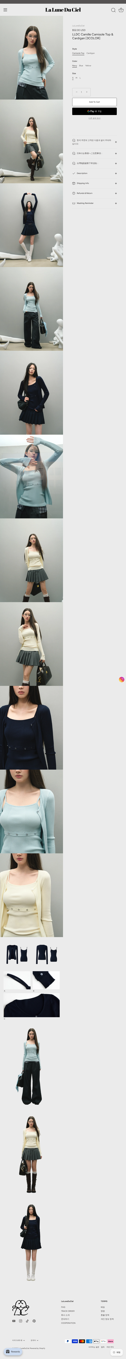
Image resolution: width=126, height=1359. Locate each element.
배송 (103, 1307)
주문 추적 (110, 1347)
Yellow (88, 65)
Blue (81, 65)
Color (74, 61)
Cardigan (91, 53)
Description (81, 173)
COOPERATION (68, 1323)
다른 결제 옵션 (94, 118)
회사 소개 (65, 1315)
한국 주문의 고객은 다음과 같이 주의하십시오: (91, 142)
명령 (103, 1311)
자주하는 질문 (94, 1347)
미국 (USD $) (17, 1340)
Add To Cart (94, 102)
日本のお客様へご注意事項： (89, 153)
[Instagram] (20, 1321)
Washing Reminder (85, 203)
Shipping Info (82, 183)
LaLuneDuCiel (78, 26)
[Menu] (5, 9)
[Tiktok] (27, 1321)
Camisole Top (78, 53)
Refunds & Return (84, 193)
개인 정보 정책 (107, 1319)
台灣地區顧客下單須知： (87, 163)
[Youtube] (13, 1321)
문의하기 (65, 1319)
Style (74, 49)
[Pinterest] (34, 1321)
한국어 (33, 1340)
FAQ (63, 1307)
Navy (74, 65)
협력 (102, 1347)
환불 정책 (105, 1315)
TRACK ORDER (68, 1311)
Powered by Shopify (37, 1348)
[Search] (113, 10)
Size (74, 73)
